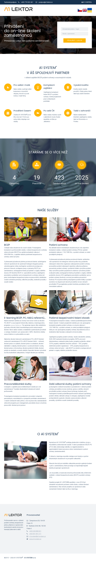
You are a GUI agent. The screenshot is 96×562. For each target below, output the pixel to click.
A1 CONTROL (87, 2)
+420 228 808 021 (35, 531)
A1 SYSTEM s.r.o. (30, 558)
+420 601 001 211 (35, 534)
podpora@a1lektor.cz (46, 2)
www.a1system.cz (35, 539)
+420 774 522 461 (27, 2)
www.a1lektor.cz (16, 325)
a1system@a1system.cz (37, 536)
